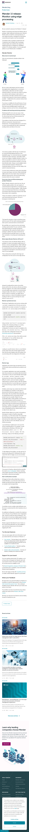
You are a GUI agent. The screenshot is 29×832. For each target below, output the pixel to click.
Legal (15, 808)
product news (6, 10)
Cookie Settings (4, 830)
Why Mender (6, 743)
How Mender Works (20, 788)
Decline (14, 826)
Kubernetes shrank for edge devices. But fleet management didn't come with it (14, 637)
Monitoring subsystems (7, 333)
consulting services (21, 571)
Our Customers (6, 786)
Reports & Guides (6, 796)
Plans (3, 779)
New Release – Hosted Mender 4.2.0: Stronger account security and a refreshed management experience (14, 701)
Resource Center (6, 794)
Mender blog (6, 7)
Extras (3, 784)
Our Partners (5, 788)
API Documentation (20, 784)
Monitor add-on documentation (11, 550)
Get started (7, 539)
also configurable (12, 471)
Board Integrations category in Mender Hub (14, 566)
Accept (14, 822)
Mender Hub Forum (20, 779)
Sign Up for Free (19, 794)
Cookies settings (14, 819)
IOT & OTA (4, 617)
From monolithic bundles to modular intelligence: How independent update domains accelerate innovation (12, 669)
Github (17, 786)
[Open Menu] (26, 2)
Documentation (19, 782)
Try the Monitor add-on (10, 546)
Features (4, 782)
